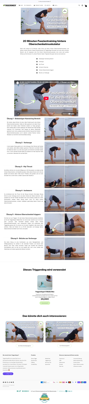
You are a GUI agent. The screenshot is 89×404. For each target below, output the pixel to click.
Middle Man (47, 358)
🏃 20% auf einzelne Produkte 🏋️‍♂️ (44, 1)
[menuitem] (20, 5)
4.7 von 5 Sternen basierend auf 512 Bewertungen (43, 391)
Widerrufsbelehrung (77, 360)
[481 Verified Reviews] (44, 403)
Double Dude (34, 360)
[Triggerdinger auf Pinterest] (5, 382)
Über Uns (61, 366)
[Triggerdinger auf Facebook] (3, 382)
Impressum (61, 358)
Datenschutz (62, 362)
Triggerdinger (12, 385)
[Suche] (79, 5)
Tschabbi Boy (34, 364)
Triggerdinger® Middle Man (44, 292)
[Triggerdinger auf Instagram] (7, 382)
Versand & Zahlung (77, 358)
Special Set (47, 364)
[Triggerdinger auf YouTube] (11, 382)
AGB (60, 360)
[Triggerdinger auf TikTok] (9, 382)
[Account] (82, 5)
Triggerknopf (48, 360)
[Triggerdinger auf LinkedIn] (13, 382)
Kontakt (61, 364)
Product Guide (76, 362)
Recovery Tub (48, 362)
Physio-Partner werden (78, 364)
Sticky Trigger (34, 358)
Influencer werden (77, 366)
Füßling (32, 362)
